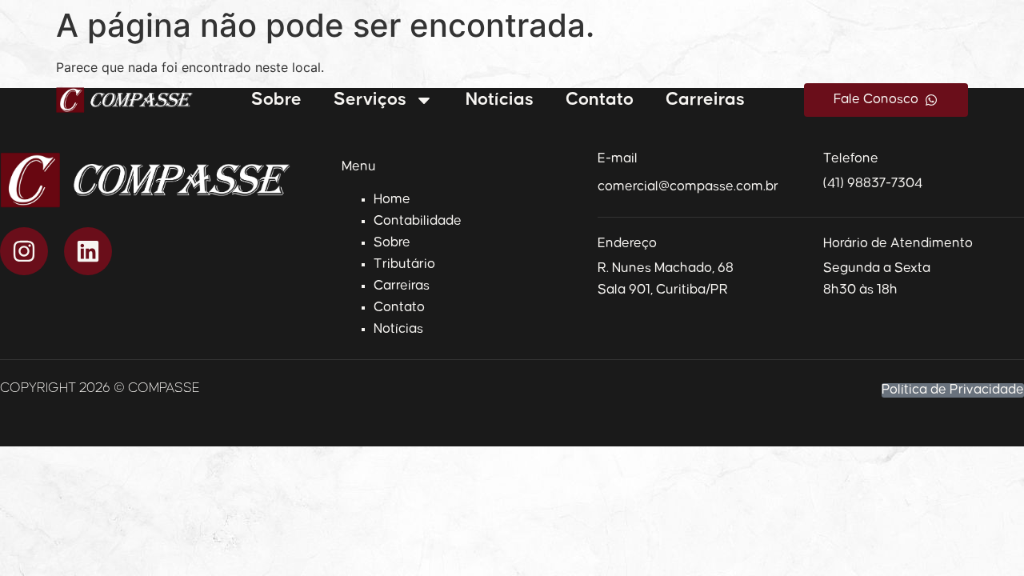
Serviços (370, 99)
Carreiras (705, 99)
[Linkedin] (88, 251)
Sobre (276, 99)
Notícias (500, 99)
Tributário (404, 264)
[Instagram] (24, 251)
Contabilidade (418, 221)
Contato (600, 99)
